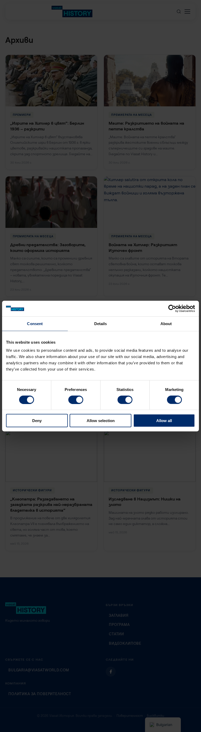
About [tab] (166, 323)
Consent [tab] (35, 323)
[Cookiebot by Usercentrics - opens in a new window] (172, 308)
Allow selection (101, 420)
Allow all (164, 420)
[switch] (75, 399)
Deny (37, 420)
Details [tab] (100, 323)
